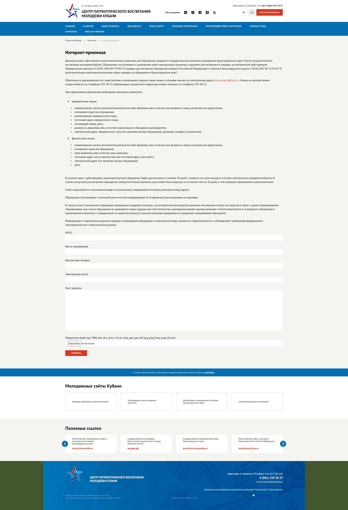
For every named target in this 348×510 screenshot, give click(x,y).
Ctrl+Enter (209, 372)
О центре (88, 26)
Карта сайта (261, 489)
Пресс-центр (156, 26)
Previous (65, 444)
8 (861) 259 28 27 (271, 478)
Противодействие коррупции (224, 26)
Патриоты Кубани (73, 40)
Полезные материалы (185, 26)
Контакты (71, 31)
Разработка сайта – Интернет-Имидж (184, 498)
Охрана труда (258, 26)
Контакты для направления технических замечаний (229, 489)
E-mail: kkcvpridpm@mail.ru (269, 481)
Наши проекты (110, 26)
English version (94, 31)
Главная (70, 26)
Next (283, 444)
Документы (134, 26)
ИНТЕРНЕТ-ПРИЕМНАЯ (269, 12)
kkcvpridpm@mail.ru (227, 80)
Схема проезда (275, 489)
